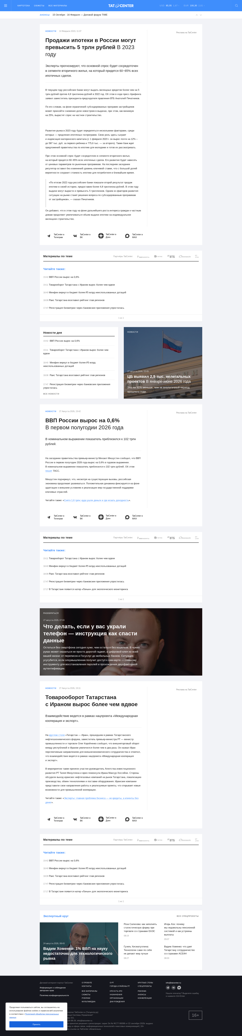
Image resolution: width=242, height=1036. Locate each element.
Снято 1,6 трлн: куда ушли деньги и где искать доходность (96, 500)
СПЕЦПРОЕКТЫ (145, 986)
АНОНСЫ (142, 995)
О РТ (112, 983)
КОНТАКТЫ (86, 986)
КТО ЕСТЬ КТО (116, 991)
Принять (36, 1024)
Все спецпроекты (188, 916)
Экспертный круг (56, 916)
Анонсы (45, 15)
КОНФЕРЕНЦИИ (145, 998)
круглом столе (57, 735)
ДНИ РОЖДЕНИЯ (117, 1002)
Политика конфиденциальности (54, 995)
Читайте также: (54, 269)
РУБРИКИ (86, 998)
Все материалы (57, 5)
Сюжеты (39, 5)
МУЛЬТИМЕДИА (89, 1002)
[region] (36, 1016)
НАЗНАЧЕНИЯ (116, 995)
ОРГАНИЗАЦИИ (116, 998)
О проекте (87, 983)
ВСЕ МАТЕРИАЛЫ (89, 991)
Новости (50, 31)
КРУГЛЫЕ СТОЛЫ (145, 983)
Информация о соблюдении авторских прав (53, 989)
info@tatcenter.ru (173, 983)
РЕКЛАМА (142, 991)
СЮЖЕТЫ (86, 995)
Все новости (51, 394)
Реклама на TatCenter (186, 32)
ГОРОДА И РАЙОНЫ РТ (120, 986)
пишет (48, 471)
